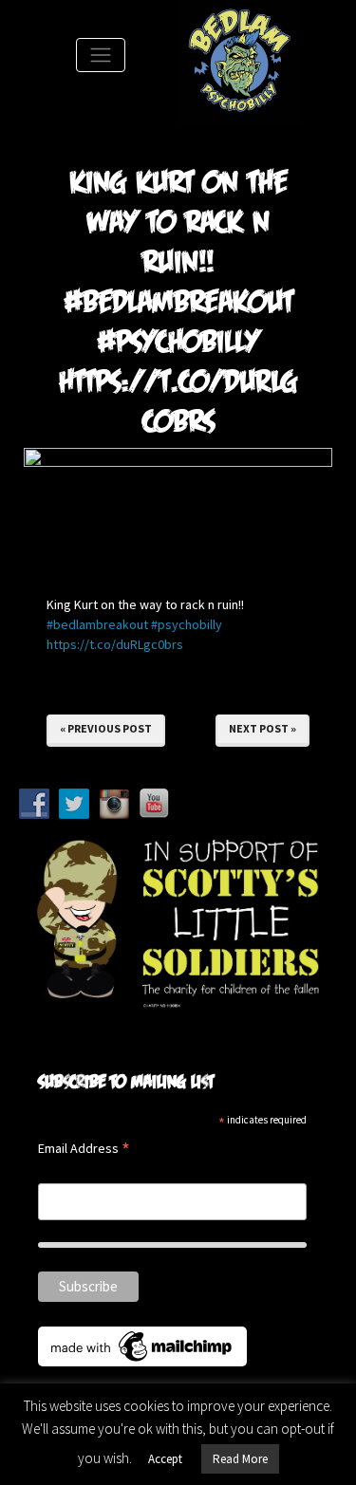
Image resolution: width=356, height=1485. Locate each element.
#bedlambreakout (97, 624)
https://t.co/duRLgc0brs (115, 644)
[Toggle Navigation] (100, 55)
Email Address (84, 1149)
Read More (240, 1459)
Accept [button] (165, 1459)
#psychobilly (186, 624)
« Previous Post (106, 728)
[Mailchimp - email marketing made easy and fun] (142, 1344)
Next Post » (262, 728)
